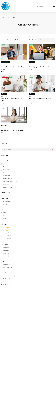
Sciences (6, 184)
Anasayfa (3, 17)
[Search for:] (43, 6)
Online (6, 204)
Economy (6, 172)
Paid (5, 218)
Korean (6, 253)
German (6, 250)
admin (2, 64)
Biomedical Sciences (9, 164)
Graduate (6, 264)
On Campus (7, 201)
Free (5, 215)
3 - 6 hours (7, 279)
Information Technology (10, 181)
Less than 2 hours (9, 276)
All (4, 212)
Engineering (7, 175)
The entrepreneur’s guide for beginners (12, 130)
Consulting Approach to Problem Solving (40, 67)
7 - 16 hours (7, 281)
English (6, 247)
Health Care (7, 178)
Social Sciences (8, 187)
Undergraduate (8, 267)
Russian (6, 256)
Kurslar (10, 17)
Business (6, 167)
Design (6, 170)
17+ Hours (6, 284)
